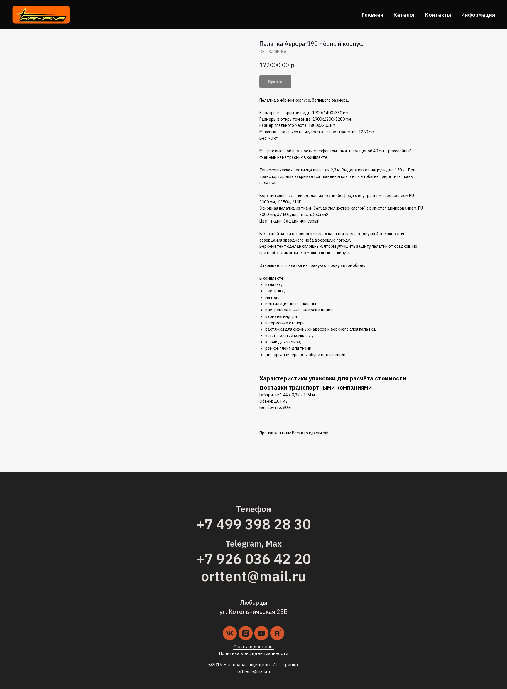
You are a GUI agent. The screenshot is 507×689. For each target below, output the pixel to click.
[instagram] (246, 633)
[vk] (230, 633)
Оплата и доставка (253, 646)
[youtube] (261, 633)
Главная (372, 14)
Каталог (404, 14)
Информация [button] (478, 14)
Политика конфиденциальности (253, 653)
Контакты (438, 14)
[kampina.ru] (277, 633)
